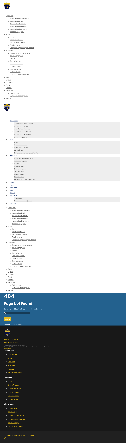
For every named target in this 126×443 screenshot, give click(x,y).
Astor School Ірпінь (17, 21)
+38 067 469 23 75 (11, 340)
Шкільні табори (13, 423)
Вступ (8, 34)
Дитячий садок (15, 61)
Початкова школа (16, 64)
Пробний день (15, 45)
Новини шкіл (12, 408)
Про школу (10, 16)
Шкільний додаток (16, 56)
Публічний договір (7, 348)
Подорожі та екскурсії (16, 415)
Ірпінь (10, 358)
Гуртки (8, 80)
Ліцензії (12, 58)
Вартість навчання (16, 40)
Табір (8, 77)
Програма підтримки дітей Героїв (22, 48)
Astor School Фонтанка (18, 29)
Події (8, 85)
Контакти (9, 98)
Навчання (9, 50)
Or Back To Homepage (13, 324)
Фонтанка (11, 365)
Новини (9, 88)
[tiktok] (5, 438)
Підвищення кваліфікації (19, 96)
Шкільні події (12, 412)
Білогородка (12, 354)
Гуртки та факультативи (16, 419)
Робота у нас (14, 93)
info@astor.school (11, 342)
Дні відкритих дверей (17, 42)
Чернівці (11, 369)
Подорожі (9, 82)
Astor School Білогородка (19, 18)
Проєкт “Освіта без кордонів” (20, 74)
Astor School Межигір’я (18, 26)
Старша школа (15, 69)
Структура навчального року (20, 53)
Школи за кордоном (17, 32)
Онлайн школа (15, 72)
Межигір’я (11, 362)
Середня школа (15, 66)
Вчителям (9, 90)
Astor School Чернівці (18, 24)
